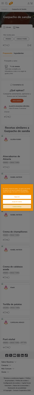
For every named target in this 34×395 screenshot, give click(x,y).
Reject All (17, 197)
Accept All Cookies (17, 201)
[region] (17, 197)
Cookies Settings (17, 206)
